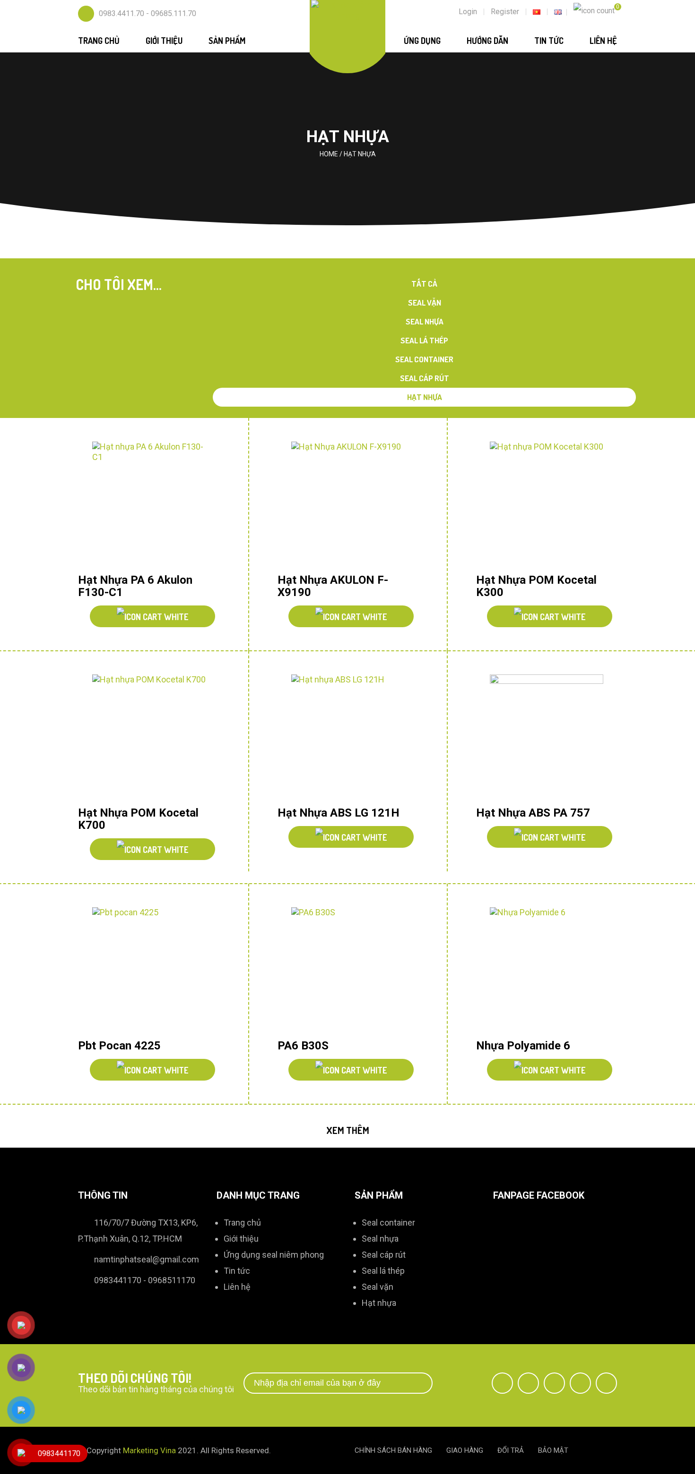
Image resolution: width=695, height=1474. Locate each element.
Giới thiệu (164, 40)
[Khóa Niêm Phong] (347, 10)
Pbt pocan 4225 (119, 1045)
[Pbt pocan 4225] (149, 969)
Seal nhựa (424, 321)
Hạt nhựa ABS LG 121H (339, 812)
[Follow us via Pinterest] (606, 1383)
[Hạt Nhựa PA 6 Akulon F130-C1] (149, 504)
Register (505, 11)
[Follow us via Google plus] (554, 1383)
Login (468, 11)
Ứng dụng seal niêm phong (274, 1255)
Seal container (424, 359)
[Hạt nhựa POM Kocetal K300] (546, 504)
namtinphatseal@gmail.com (146, 1259)
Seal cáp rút (424, 378)
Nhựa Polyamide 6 (523, 1045)
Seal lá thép (424, 340)
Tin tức (549, 40)
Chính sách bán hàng (393, 1450)
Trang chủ (99, 40)
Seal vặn (424, 302)
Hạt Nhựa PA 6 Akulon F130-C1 (135, 586)
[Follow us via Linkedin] (580, 1383)
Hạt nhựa (424, 397)
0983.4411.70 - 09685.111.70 (147, 13)
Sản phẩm (226, 40)
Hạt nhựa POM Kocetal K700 (138, 819)
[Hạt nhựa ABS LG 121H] (348, 737)
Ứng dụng (422, 40)
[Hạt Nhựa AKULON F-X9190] (348, 504)
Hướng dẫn (487, 40)
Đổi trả (510, 1450)
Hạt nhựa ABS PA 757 (533, 812)
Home (329, 154)
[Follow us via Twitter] (528, 1383)
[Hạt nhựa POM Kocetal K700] (149, 737)
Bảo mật (553, 1450)
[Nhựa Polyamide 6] (546, 969)
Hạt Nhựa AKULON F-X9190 (333, 586)
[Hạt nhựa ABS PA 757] (546, 737)
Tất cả (424, 284)
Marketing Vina (149, 1450)
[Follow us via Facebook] (502, 1383)
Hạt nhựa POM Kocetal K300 (536, 586)
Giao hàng (464, 1450)
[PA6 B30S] (348, 969)
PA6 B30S (303, 1045)
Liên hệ (603, 40)
